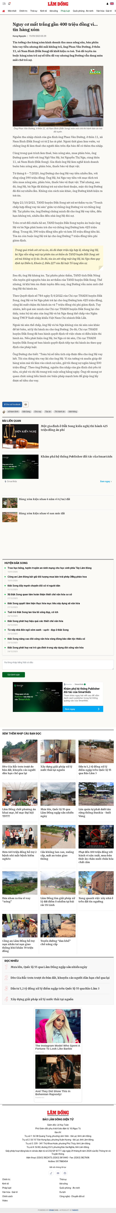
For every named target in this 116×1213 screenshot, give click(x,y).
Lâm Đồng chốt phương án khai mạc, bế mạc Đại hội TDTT (19, 813)
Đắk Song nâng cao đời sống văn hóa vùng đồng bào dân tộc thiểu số (46, 638)
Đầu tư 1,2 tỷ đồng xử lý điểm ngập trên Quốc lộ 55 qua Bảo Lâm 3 (95, 770)
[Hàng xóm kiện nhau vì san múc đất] (9, 517)
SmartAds (12, 481)
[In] (26, 404)
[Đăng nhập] (107, 4)
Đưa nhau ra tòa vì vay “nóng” (16, 900)
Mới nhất (12, 11)
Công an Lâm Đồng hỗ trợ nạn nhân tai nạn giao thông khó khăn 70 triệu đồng (18, 946)
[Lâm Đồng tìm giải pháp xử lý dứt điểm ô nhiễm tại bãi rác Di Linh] (58, 883)
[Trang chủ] (4, 11)
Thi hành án (60, 412)
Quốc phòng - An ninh (83, 11)
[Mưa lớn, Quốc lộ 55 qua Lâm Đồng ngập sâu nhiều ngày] (58, 794)
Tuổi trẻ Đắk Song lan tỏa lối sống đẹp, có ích (33, 612)
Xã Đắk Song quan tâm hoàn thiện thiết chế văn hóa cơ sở (40, 594)
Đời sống (54, 11)
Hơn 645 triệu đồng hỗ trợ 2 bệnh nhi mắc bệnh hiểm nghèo (19, 855)
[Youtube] (58, 1173)
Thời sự (33, 11)
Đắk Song (26, 412)
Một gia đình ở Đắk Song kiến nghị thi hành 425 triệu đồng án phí (74, 428)
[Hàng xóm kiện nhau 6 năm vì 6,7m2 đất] (9, 503)
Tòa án (48, 412)
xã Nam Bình (13, 412)
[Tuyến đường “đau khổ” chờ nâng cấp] (58, 925)
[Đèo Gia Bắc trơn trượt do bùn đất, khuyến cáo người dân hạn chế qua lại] (19, 751)
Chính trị (23, 11)
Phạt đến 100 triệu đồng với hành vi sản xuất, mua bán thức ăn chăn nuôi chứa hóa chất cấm (96, 857)
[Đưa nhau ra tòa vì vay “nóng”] (19, 883)
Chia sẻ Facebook (13, 404)
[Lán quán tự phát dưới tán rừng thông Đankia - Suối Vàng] (96, 794)
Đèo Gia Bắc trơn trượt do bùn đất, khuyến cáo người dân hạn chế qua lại (18, 770)
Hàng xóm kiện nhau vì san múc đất (42, 513)
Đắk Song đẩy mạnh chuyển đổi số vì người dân (34, 585)
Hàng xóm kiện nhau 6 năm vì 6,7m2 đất (44, 499)
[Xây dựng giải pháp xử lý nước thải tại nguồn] (58, 751)
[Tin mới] (9, 3)
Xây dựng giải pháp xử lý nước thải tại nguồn (56, 768)
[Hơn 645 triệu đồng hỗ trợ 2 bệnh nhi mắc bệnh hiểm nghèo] (19, 836)
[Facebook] (65, 1173)
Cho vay (37, 412)
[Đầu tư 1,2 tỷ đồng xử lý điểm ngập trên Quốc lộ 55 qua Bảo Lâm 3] (96, 751)
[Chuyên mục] (4, 3)
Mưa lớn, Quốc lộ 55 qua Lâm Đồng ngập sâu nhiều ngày (57, 813)
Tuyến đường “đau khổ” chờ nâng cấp (55, 942)
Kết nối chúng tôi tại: (58, 1167)
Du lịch (63, 1192)
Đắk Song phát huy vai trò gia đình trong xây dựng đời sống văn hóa (46, 647)
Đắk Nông (73, 412)
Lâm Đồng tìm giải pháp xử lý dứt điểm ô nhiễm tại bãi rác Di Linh (57, 901)
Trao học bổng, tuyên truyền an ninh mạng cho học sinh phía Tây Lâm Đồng (50, 568)
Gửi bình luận (14, 674)
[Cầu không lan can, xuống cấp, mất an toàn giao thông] (58, 836)
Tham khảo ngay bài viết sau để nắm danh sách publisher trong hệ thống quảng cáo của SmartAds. (81, 698)
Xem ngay (105, 481)
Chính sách (7, 1196)
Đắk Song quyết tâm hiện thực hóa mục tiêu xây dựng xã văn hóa (44, 603)
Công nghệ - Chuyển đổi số (72, 1196)
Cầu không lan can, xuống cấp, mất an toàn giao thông (57, 855)
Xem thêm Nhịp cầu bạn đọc (21, 733)
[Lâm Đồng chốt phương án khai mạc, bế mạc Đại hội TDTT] (19, 794)
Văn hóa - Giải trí (104, 11)
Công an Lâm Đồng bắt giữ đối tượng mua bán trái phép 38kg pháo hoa (47, 576)
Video (5, 1200)
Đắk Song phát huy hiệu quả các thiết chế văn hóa (35, 621)
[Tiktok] (51, 1173)
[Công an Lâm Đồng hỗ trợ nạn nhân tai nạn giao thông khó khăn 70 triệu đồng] (19, 925)
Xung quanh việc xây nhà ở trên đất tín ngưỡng (96, 900)
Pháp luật (65, 11)
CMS (53, 1210)
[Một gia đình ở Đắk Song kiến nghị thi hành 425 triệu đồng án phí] (20, 436)
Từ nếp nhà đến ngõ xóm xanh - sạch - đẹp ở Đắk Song (38, 629)
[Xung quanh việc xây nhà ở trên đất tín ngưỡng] (96, 883)
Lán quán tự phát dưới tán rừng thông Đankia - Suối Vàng (95, 813)
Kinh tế (43, 11)
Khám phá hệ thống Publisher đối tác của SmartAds (76, 456)
